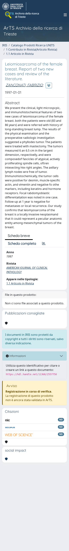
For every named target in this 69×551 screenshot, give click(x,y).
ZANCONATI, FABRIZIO (24, 85)
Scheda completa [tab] (22, 243)
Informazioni (17, 356)
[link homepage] (14, 6)
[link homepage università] (22, 15)
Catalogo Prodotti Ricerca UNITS (32, 45)
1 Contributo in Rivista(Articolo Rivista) (31, 49)
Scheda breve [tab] (19, 235)
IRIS (4, 45)
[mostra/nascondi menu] (65, 15)
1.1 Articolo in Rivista (20, 54)
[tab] (44, 243)
